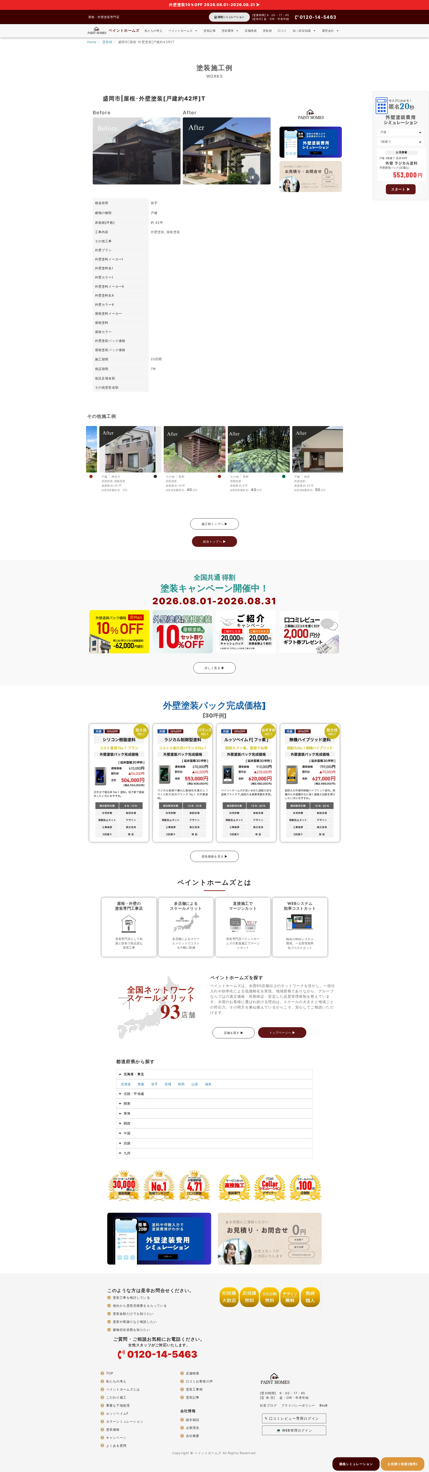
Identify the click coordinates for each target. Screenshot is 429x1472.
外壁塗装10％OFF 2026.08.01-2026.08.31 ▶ (214, 4)
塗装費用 (228, 30)
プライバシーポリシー (298, 1405)
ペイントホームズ (124, 30)
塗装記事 (210, 30)
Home (92, 42)
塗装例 (267, 30)
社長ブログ (268, 1405)
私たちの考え (153, 30)
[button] (315, 17)
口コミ (282, 30)
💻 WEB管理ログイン (294, 1430)
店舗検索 (251, 30)
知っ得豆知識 (302, 30)
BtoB (323, 1405)
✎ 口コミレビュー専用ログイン (292, 1418)
